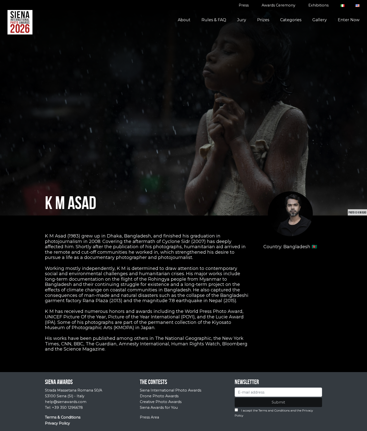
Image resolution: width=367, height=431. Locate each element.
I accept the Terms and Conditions (265, 410)
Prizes (263, 19)
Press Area (149, 417)
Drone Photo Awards (159, 396)
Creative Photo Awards (161, 402)
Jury (241, 19)
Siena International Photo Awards (170, 390)
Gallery (319, 19)
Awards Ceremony (278, 5)
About (184, 19)
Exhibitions (318, 5)
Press (244, 5)
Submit (278, 402)
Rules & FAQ (213, 19)
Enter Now (349, 19)
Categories (290, 19)
